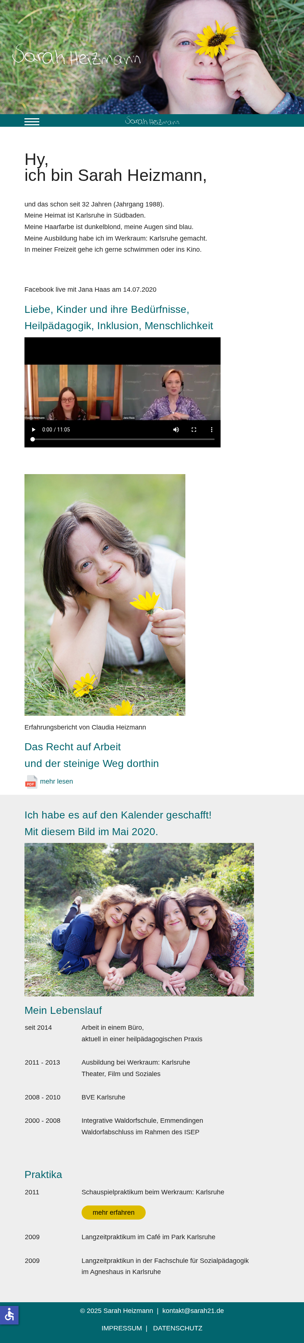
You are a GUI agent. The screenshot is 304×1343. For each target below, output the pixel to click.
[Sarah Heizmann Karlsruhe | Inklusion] (152, 120)
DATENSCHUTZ (177, 1328)
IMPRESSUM (122, 1328)
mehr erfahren (114, 1212)
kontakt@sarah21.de (193, 1310)
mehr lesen (55, 781)
